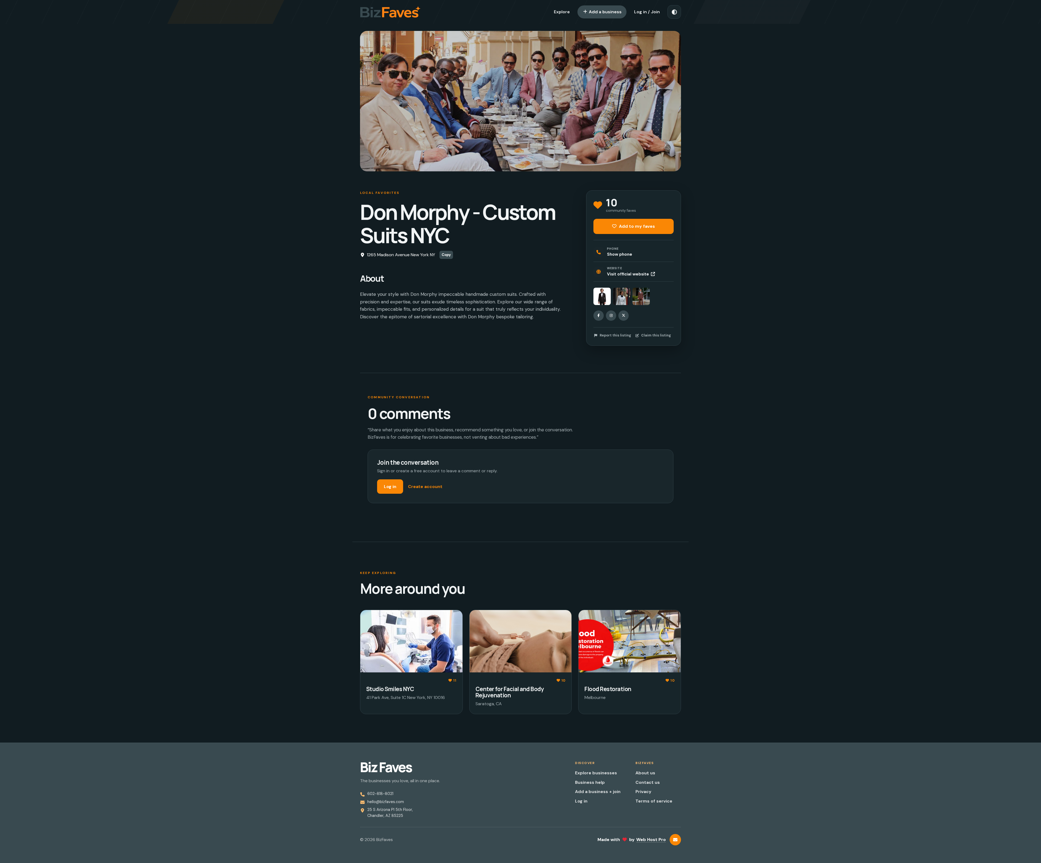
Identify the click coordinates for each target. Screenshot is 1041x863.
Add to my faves (636, 226)
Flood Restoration (607, 689)
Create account (425, 486)
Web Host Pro (651, 839)
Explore (562, 12)
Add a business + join (598, 791)
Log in (390, 486)
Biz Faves (386, 767)
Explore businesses (596, 773)
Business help (590, 782)
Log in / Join (647, 12)
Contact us (647, 782)
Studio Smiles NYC (390, 689)
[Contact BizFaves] (675, 839)
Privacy (643, 791)
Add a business (605, 12)
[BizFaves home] (390, 12)
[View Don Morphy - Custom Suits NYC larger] (602, 296)
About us (645, 773)
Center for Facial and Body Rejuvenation (509, 692)
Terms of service (653, 801)
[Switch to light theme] (674, 12)
